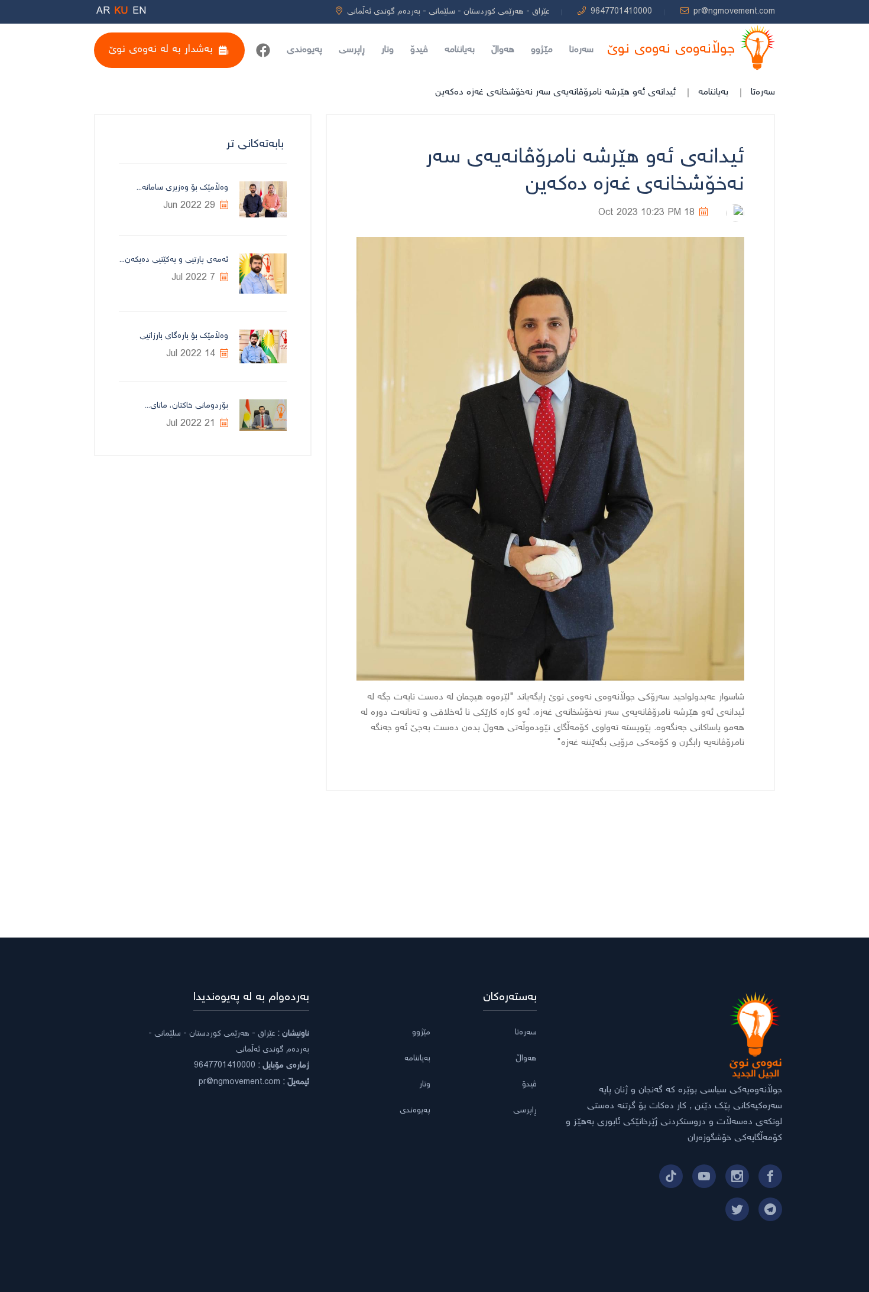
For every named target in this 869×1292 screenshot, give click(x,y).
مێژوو (542, 50)
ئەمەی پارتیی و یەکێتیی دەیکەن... (173, 260)
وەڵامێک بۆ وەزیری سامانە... (182, 188)
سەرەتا (581, 50)
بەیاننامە (460, 50)
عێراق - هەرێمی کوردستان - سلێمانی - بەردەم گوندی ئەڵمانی (448, 12)
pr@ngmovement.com (734, 12)
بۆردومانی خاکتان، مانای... (186, 406)
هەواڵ (502, 50)
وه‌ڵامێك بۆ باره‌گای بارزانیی (184, 336)
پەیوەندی (304, 50)
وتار (387, 50)
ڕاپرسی (352, 50)
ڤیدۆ (419, 50)
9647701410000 (621, 12)
